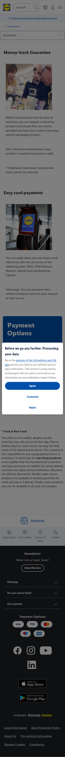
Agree (32, 385)
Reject (32, 407)
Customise (32, 396)
